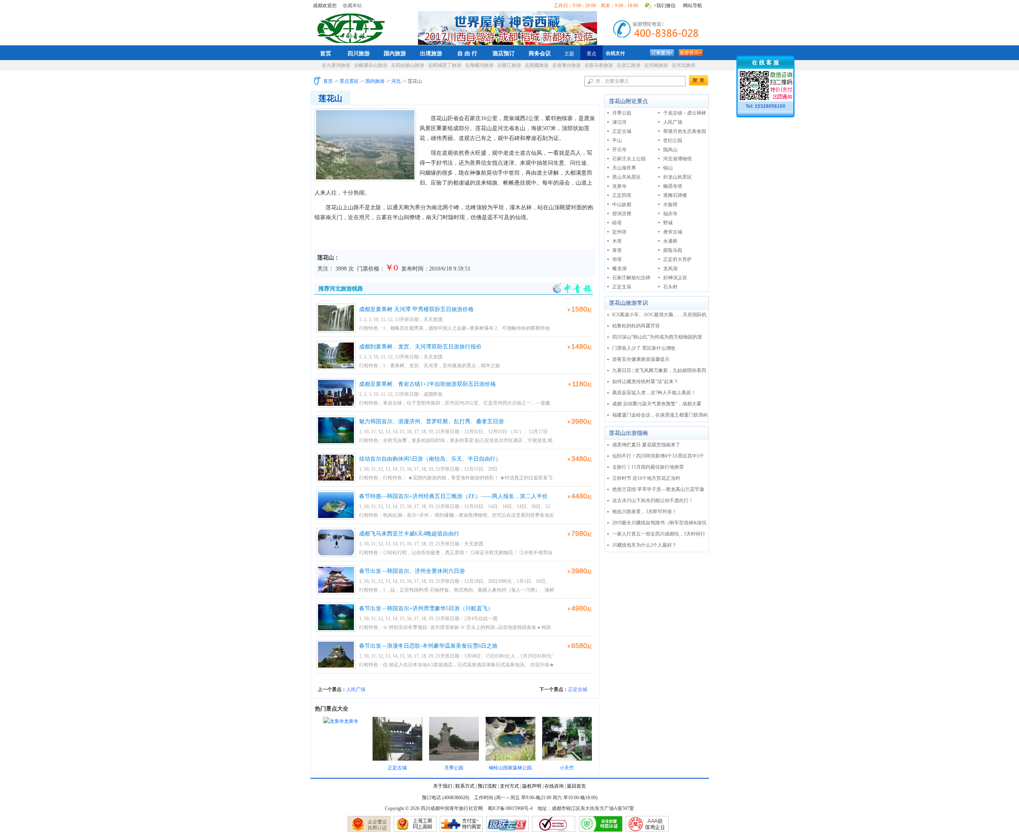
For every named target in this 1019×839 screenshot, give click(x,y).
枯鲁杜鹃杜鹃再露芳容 (636, 326)
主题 (569, 53)
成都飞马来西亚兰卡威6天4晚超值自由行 (409, 534)
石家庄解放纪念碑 (631, 277)
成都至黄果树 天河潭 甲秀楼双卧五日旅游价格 (416, 309)
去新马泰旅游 (598, 65)
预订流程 (487, 786)
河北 (396, 81)
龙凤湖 (670, 268)
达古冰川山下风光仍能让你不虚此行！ (652, 500)
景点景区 (349, 81)
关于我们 (442, 786)
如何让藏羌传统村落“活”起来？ (645, 381)
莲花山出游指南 (628, 433)
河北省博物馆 (677, 159)
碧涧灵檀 (621, 213)
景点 (591, 53)
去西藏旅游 (537, 65)
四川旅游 (358, 53)
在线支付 (615, 53)
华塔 (617, 259)
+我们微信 (664, 5)
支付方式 (509, 786)
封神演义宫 (675, 277)
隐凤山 (670, 149)
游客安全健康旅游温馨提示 (641, 359)
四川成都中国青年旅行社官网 (352, 27)
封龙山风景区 (677, 177)
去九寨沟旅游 (336, 65)
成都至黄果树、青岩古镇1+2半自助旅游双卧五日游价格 (427, 384)
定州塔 (619, 232)
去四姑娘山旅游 (407, 65)
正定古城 (577, 689)
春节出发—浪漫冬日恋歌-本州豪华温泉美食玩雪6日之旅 (428, 646)
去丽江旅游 (509, 65)
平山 (617, 140)
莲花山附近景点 (628, 101)
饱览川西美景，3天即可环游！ (644, 511)
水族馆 (670, 204)
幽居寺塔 (672, 186)
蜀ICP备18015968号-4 (510, 808)
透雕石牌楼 (675, 195)
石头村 (670, 287)
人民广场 (355, 689)
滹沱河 (619, 122)
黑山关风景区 (626, 177)
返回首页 (576, 786)
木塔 (617, 241)
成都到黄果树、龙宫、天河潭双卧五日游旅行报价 (420, 347)
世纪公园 (672, 140)
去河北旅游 (683, 65)
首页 (325, 53)
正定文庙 (621, 287)
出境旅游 (431, 53)
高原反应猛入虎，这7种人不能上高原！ (654, 392)
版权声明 (531, 786)
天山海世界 (624, 168)
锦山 (668, 168)
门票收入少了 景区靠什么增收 (643, 348)
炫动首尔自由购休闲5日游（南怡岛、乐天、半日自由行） (430, 459)
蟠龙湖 (619, 268)
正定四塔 (621, 195)
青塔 (617, 250)
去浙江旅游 (628, 65)
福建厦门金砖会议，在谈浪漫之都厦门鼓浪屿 (660, 415)
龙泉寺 (351, 721)
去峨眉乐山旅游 (370, 65)
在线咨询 (554, 786)
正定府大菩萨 (677, 259)
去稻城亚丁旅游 (444, 65)
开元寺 (619, 149)
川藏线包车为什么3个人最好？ (644, 545)
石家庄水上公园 (629, 159)
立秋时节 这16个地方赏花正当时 (646, 478)
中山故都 (621, 204)
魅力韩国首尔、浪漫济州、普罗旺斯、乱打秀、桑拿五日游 (431, 421)
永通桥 (670, 241)
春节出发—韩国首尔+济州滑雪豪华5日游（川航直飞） (426, 608)
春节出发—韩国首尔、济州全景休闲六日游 (412, 571)
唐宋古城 (672, 232)
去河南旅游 (656, 65)
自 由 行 (467, 53)
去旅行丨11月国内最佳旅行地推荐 (648, 467)
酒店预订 (503, 53)
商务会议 (540, 53)
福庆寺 (670, 213)
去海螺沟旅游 (479, 65)
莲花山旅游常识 (628, 303)
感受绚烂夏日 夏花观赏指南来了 (646, 445)
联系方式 (464, 786)
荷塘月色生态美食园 (684, 131)
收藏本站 (352, 5)
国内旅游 (395, 53)
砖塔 (617, 223)
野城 (668, 223)
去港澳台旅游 (566, 65)
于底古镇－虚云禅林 (684, 113)
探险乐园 (672, 250)
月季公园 (621, 113)
